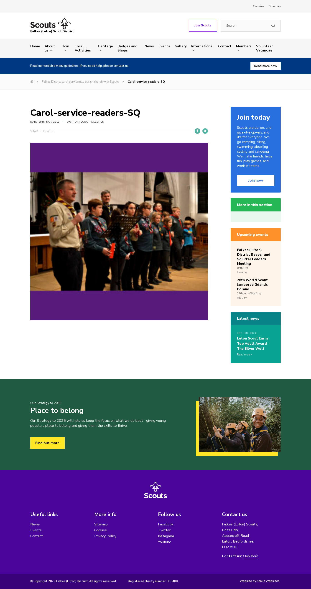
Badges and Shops (127, 48)
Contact (225, 46)
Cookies (258, 6)
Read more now (265, 66)
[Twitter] (205, 131)
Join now (255, 180)
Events (164, 46)
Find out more (47, 442)
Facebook (165, 524)
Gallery (181, 46)
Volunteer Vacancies (264, 48)
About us (50, 48)
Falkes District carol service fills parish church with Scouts (80, 82)
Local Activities (83, 48)
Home (35, 46)
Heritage (105, 46)
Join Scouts (202, 25)
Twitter (164, 530)
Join (66, 46)
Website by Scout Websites (260, 581)
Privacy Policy (105, 536)
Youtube (164, 542)
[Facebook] (197, 131)
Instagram (166, 536)
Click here (250, 556)
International (202, 46)
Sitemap (275, 6)
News (149, 46)
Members (244, 46)
